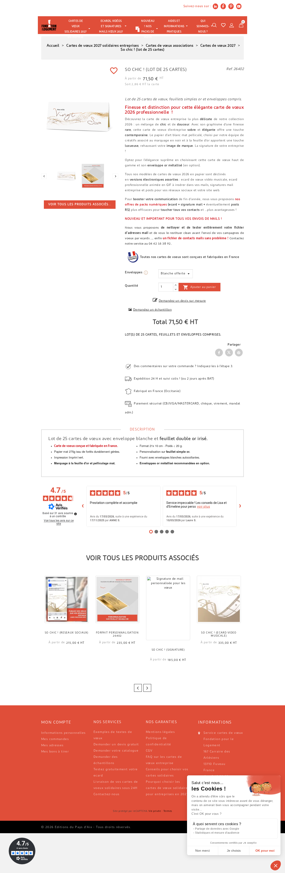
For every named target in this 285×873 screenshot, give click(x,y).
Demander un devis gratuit (116, 744)
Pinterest (239, 352)
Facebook (219, 352)
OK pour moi (265, 850)
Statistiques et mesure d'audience (217, 832)
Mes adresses (52, 745)
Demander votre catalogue (116, 750)
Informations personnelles (63, 733)
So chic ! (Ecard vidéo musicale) (218, 634)
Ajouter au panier (199, 287)
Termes (167, 811)
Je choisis (234, 850)
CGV (149, 750)
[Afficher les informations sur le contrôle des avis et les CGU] (75, 514)
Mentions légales (160, 732)
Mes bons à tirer (55, 751)
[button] (275, 865)
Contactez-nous (106, 794)
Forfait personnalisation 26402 (117, 634)
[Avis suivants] (240, 506)
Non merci (202, 850)
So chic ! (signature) (168, 650)
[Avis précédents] (83, 506)
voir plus (203, 506)
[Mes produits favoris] (223, 25)
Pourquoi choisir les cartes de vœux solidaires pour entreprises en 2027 (167, 788)
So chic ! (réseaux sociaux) (66, 633)
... (79, 204)
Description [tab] (142, 429)
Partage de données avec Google (217, 828)
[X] (229, 352)
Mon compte (56, 723)
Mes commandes (55, 739)
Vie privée (155, 811)
